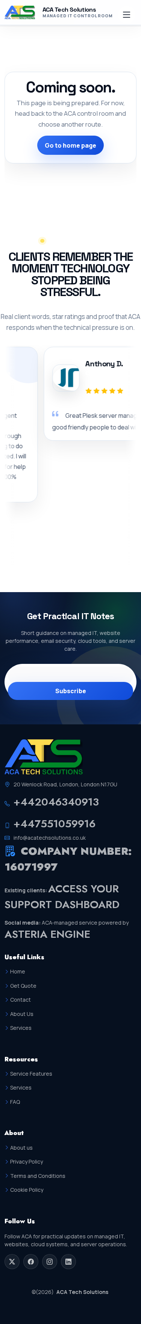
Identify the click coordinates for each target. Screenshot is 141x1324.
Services (21, 1028)
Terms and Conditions (37, 1176)
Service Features (31, 1073)
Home (17, 971)
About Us (21, 1014)
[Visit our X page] (12, 1261)
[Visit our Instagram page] (49, 1261)
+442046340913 (56, 802)
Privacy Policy (26, 1161)
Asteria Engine (47, 934)
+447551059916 (55, 823)
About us (21, 1147)
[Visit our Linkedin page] (68, 1261)
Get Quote (23, 985)
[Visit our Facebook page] (30, 1261)
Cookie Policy (26, 1189)
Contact (20, 999)
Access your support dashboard (62, 896)
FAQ (15, 1102)
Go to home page (70, 145)
